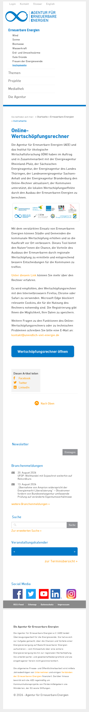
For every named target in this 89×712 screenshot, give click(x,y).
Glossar (37, 3)
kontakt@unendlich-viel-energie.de (35, 335)
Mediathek (16, 89)
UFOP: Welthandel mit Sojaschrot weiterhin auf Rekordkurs (45, 477)
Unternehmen (41, 672)
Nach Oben (47, 403)
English (50, 3)
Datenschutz (47, 604)
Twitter (23, 382)
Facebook (24, 378)
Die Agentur (17, 97)
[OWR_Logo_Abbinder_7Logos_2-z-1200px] (46, 220)
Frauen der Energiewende (27, 61)
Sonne (16, 39)
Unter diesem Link (23, 275)
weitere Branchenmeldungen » (30, 504)
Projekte (14, 81)
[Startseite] (33, 16)
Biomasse (18, 43)
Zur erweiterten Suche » (26, 530)
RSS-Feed (18, 604)
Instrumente (19, 65)
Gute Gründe (19, 57)
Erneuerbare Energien (24, 30)
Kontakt (24, 3)
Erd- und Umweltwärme (26, 52)
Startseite (42, 116)
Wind (15, 35)
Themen (14, 73)
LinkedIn (24, 387)
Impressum (63, 604)
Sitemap (32, 604)
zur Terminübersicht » (61, 561)
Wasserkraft (19, 48)
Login (12, 3)
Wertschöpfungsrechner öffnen (43, 351)
